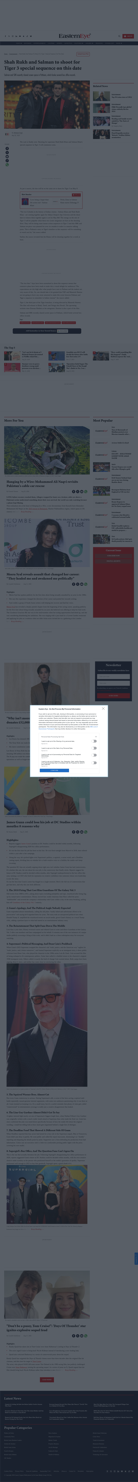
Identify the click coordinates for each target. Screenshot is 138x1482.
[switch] (94, 741)
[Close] (104, 709)
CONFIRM (54, 770)
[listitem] (69, 737)
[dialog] (69, 741)
